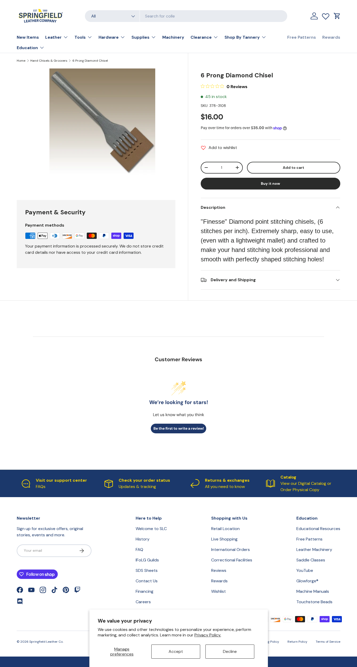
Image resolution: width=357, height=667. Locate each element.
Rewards (331, 37)
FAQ (139, 549)
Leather (53, 37)
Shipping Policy (267, 642)
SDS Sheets (147, 570)
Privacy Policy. (207, 635)
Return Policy (297, 642)
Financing (144, 591)
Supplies (140, 37)
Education (27, 47)
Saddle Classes (310, 560)
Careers (143, 602)
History (142, 539)
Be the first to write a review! (178, 428)
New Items (28, 37)
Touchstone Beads (314, 602)
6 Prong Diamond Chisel (90, 61)
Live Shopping (224, 539)
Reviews (218, 570)
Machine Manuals (312, 591)
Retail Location (225, 528)
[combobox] (186, 16)
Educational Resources (318, 528)
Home (21, 61)
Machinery (173, 37)
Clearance (201, 37)
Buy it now (270, 183)
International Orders (230, 549)
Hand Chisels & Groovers (48, 61)
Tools (80, 37)
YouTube (304, 570)
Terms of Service (328, 642)
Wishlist (218, 591)
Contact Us (147, 581)
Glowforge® (307, 581)
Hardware (109, 37)
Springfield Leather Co (46, 642)
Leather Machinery (314, 549)
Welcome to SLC (151, 528)
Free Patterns (301, 37)
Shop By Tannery (242, 37)
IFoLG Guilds (147, 560)
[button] (337, 16)
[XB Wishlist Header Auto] (325, 15)
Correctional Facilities (231, 560)
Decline (230, 651)
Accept (176, 651)
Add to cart (293, 167)
